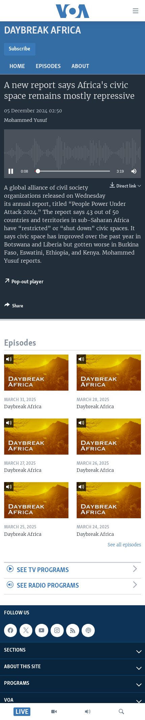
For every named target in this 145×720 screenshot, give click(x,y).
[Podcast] (88, 630)
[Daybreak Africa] (36, 372)
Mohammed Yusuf (25, 120)
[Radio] (88, 711)
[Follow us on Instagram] (57, 630)
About (80, 67)
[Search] (121, 711)
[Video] (54, 711)
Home (17, 67)
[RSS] (72, 630)
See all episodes (124, 545)
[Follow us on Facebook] (10, 630)
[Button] (13, 307)
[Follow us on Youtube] (41, 630)
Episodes (48, 67)
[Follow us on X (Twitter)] (26, 630)
